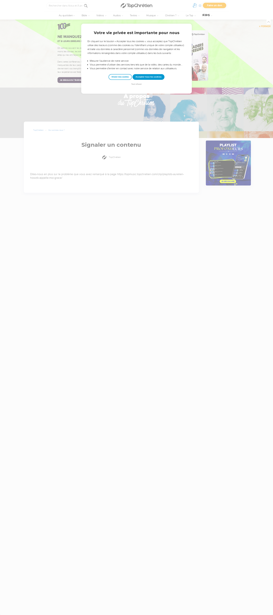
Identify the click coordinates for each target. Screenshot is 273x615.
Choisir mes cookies (120, 77)
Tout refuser (136, 84)
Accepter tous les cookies (148, 77)
